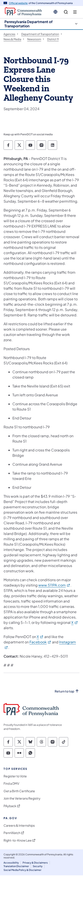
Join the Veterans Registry (22, 798)
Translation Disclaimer (16, 866)
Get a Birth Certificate (19, 791)
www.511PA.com (54, 585)
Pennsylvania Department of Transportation (28, 24)
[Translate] (55, 11)
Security (37, 866)
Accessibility (11, 862)
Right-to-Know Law (18, 840)
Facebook (40, 642)
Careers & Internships (19, 825)
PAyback (10, 806)
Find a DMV (11, 783)
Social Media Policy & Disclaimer (22, 869)
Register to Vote (15, 776)
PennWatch (12, 833)
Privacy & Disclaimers (35, 862)
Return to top (64, 691)
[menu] (74, 12)
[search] (65, 12)
